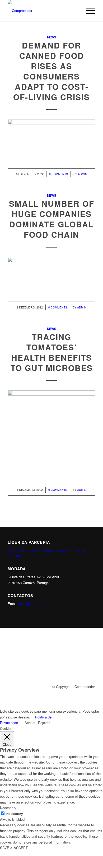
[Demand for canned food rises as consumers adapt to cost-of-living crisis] (51, 138)
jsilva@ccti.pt (28, 603)
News (51, 37)
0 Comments (58, 174)
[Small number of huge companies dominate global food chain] (51, 273)
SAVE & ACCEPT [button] (14, 847)
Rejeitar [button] (44, 722)
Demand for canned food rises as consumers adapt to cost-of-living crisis (51, 71)
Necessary (14, 813)
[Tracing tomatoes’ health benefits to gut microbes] (51, 431)
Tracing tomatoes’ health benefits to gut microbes (52, 352)
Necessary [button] (8, 807)
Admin (82, 174)
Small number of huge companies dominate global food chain (51, 219)
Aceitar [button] (30, 722)
